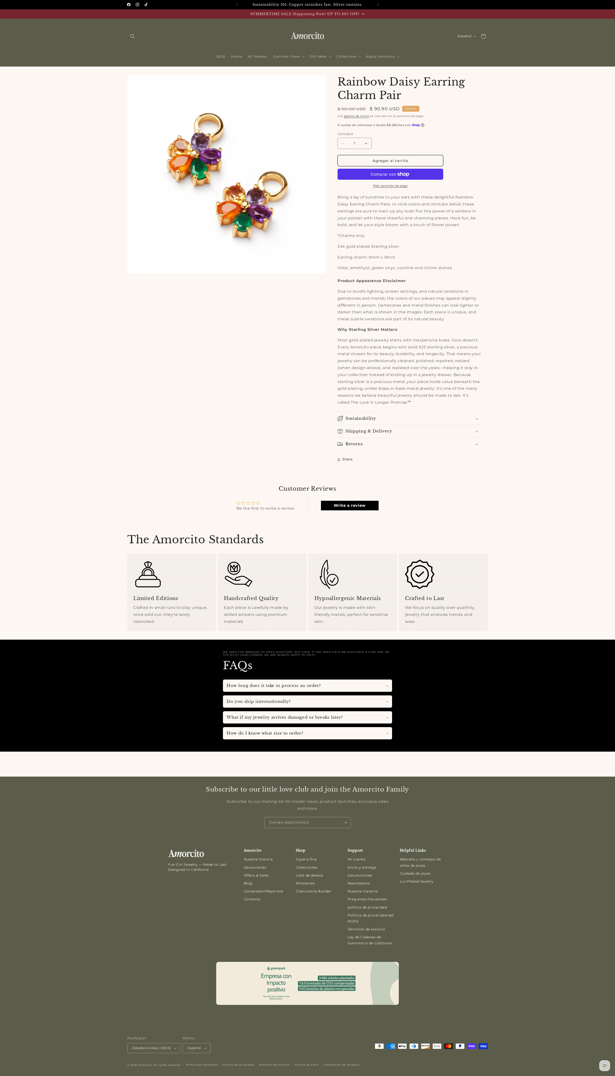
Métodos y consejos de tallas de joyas (420, 862)
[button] (132, 36)
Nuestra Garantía (363, 891)
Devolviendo (255, 867)
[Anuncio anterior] (237, 4)
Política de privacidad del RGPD (371, 918)
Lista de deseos (309, 875)
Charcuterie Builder (313, 891)
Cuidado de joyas (415, 873)
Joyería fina (306, 859)
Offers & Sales (256, 875)
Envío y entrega (362, 867)
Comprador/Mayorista (263, 891)
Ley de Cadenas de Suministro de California (370, 940)
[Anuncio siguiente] (378, 4)
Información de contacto (341, 1064)
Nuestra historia (258, 859)
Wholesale (305, 883)
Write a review (349, 505)
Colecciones (307, 867)
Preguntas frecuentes (367, 899)
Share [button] (347, 459)
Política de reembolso (202, 1064)
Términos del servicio (274, 1064)
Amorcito (145, 1065)
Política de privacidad (238, 1064)
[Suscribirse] (345, 822)
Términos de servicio (366, 929)
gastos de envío (356, 116)
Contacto (252, 899)
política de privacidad (367, 907)
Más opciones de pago (390, 185)
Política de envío (307, 1064)
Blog (248, 883)
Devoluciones (360, 875)
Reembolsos (359, 883)
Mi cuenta (356, 859)
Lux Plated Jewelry (417, 881)
